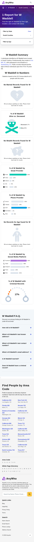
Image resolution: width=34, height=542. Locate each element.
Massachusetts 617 (24, 434)
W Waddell (11, 7)
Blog (3, 503)
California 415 (22, 411)
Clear (29, 31)
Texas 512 (5, 434)
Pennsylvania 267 (24, 439)
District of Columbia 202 (8, 411)
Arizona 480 (6, 439)
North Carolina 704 (8, 450)
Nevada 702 (22, 405)
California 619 (22, 444)
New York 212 (22, 400)
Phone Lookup (6, 526)
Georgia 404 (6, 418)
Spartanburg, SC (6, 64)
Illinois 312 (21, 418)
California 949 (6, 423)
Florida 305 (6, 405)
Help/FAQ (4, 506)
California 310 (6, 400)
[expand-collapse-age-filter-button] (21, 42)
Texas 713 (21, 423)
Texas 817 (21, 450)
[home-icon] (3, 8)
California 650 (22, 429)
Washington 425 (7, 429)
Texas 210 (5, 444)
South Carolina (23, 7)
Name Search (6, 520)
